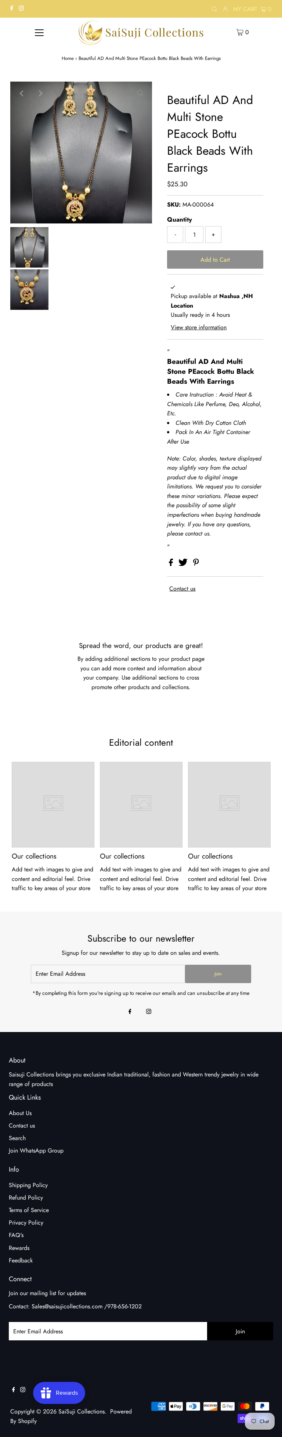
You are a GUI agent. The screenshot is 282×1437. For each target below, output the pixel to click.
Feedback (21, 1260)
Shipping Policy (28, 1185)
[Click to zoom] (140, 93)
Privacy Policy (26, 1222)
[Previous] (22, 93)
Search (17, 1138)
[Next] (40, 93)
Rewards (19, 1248)
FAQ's (16, 1235)
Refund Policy (26, 1197)
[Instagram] (21, 9)
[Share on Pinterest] (196, 564)
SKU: (174, 204)
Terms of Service (29, 1210)
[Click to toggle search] (214, 9)
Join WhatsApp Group (36, 1150)
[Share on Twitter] (183, 564)
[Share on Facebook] (172, 564)
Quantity (179, 219)
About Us (20, 1113)
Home (68, 58)
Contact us (182, 588)
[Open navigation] (39, 32)
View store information (199, 327)
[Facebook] (11, 9)
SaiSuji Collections (81, 1411)
